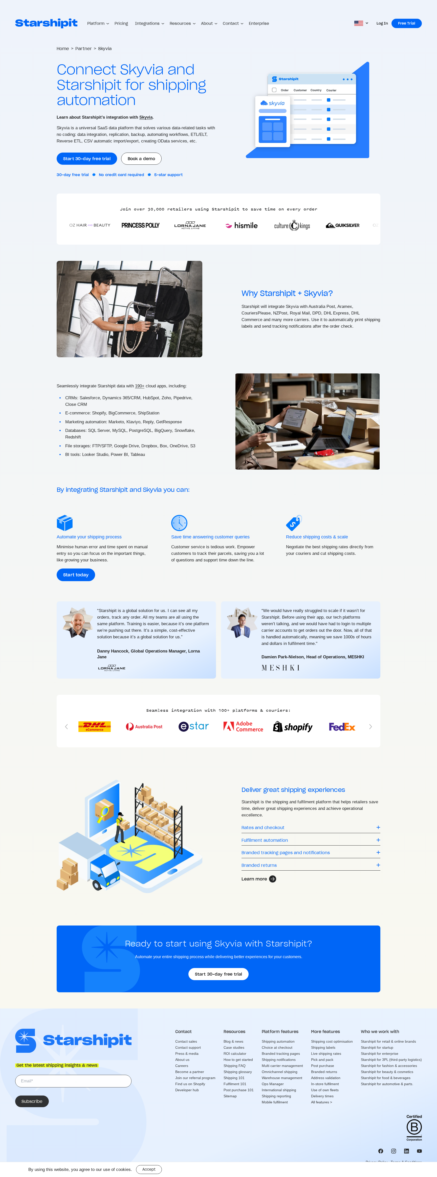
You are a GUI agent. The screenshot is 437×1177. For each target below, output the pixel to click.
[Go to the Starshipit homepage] (46, 23)
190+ (139, 386)
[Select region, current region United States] (361, 23)
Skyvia (145, 117)
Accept (149, 1169)
